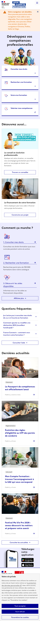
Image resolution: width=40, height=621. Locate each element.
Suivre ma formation (19, 95)
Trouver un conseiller (20, 172)
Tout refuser (20, 611)
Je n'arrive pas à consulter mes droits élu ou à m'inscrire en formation (17, 316)
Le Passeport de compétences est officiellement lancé (20, 388)
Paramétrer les (20, 617)
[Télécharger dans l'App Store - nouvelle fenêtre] (27, 566)
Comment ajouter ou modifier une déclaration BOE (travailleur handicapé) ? (16, 325)
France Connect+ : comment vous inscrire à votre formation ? (16, 333)
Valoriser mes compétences (21, 108)
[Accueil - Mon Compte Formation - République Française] (19, 4)
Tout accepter (20, 606)
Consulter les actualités (19, 542)
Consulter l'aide (19, 342)
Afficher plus (19, 298)
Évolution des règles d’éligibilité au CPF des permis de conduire (20, 433)
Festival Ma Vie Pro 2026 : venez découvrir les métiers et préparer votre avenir (19, 525)
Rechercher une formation (21, 82)
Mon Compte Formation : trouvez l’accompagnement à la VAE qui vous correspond (19, 479)
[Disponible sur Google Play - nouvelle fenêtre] (27, 561)
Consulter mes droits (19, 69)
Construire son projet (20, 215)
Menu (37, 3)
